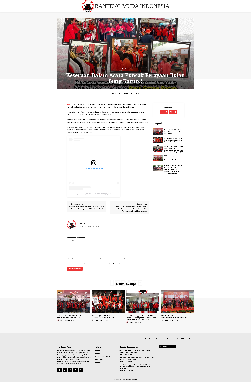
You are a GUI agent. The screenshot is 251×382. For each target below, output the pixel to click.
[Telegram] (175, 112)
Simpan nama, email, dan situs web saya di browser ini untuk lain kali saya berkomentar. (99, 263)
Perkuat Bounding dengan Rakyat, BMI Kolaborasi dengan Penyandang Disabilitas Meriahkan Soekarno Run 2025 (173, 169)
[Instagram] (65, 370)
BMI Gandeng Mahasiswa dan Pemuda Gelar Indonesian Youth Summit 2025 (173, 159)
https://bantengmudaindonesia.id (90, 226)
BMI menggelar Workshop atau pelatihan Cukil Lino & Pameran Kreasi (173, 140)
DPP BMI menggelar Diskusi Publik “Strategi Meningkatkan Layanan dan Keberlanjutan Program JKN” (173, 149)
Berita (125, 69)
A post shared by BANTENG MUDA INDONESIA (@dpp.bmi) (93, 194)
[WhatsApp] (171, 112)
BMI (68, 104)
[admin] (71, 224)
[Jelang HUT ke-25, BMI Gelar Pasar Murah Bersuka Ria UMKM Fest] (157, 131)
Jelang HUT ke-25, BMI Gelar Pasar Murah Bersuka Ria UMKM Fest (174, 132)
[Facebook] (162, 112)
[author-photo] (58, 320)
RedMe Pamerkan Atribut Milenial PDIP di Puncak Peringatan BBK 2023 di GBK (86, 207)
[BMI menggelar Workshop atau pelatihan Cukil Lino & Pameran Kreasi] (157, 140)
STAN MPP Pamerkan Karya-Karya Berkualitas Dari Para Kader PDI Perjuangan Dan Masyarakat (131, 208)
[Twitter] (166, 112)
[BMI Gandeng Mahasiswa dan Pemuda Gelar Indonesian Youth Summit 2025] (157, 158)
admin (117, 93)
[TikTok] (70, 370)
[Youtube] (81, 370)
